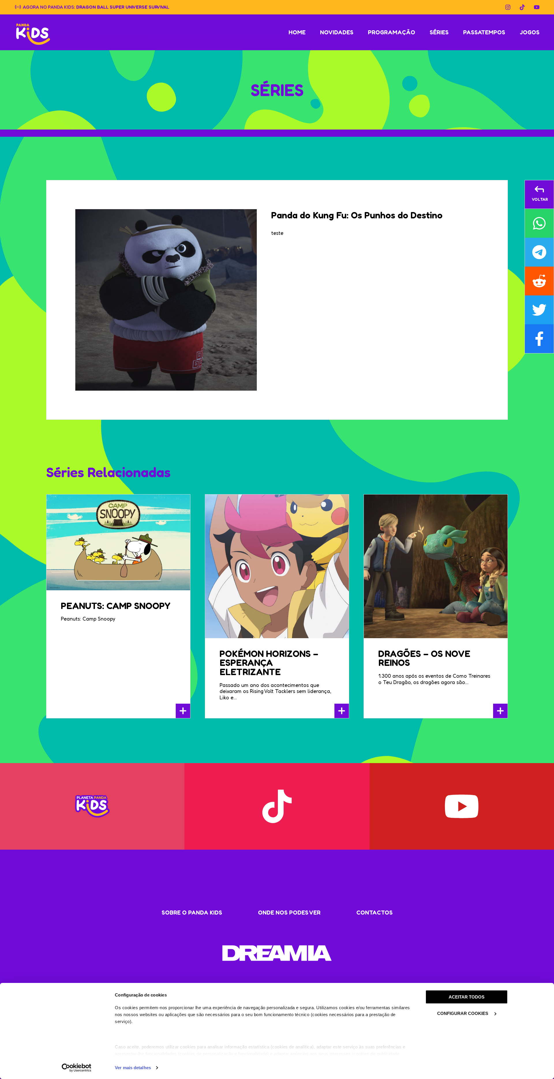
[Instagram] (508, 7)
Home (297, 32)
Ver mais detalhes (133, 1067)
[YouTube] (537, 7)
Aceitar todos (466, 996)
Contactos (374, 912)
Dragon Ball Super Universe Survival (122, 7)
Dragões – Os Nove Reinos (424, 658)
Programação (391, 32)
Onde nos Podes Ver (289, 912)
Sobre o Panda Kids (192, 912)
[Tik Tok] (522, 7)
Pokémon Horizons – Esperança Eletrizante (269, 663)
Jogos (530, 32)
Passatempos (484, 32)
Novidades (336, 32)
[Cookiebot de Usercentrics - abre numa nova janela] (76, 1067)
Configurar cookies (463, 1013)
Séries (439, 32)
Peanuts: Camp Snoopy (116, 605)
